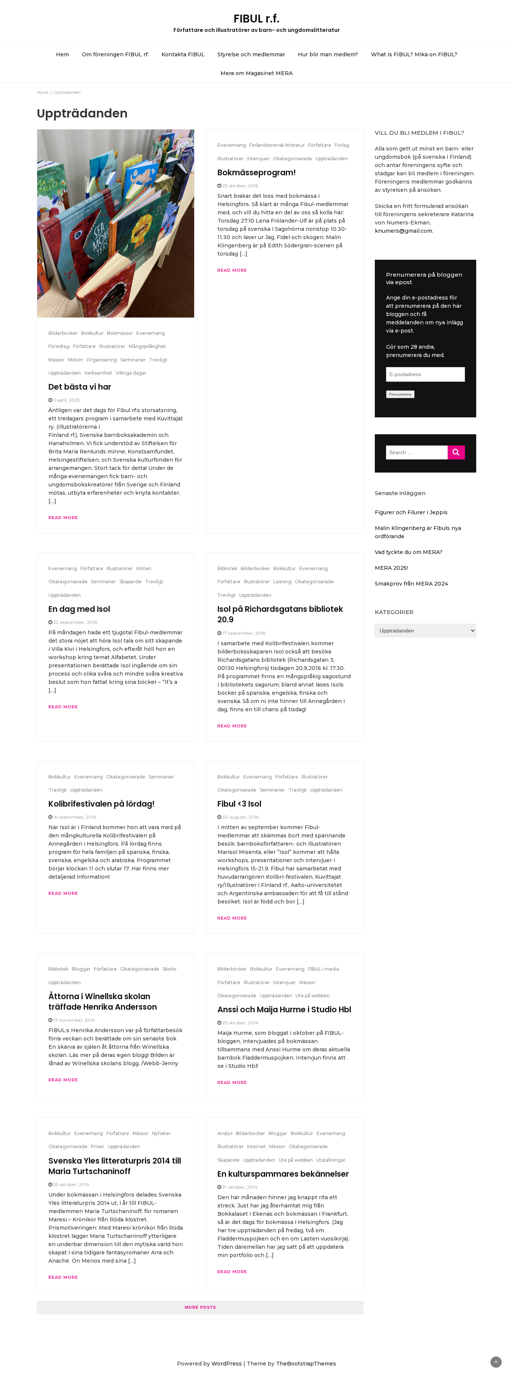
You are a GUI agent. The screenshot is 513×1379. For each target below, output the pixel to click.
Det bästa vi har (79, 386)
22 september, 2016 (75, 622)
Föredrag (58, 346)
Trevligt (158, 360)
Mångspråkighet (147, 346)
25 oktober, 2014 (240, 1022)
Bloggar (81, 969)
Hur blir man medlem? (328, 54)
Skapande (130, 581)
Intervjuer (258, 158)
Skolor (170, 969)
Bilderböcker (63, 333)
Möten (75, 360)
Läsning (282, 581)
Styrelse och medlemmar (251, 54)
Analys (224, 1133)
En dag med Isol (79, 609)
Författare (84, 346)
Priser (97, 1146)
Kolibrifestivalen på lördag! (101, 803)
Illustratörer (112, 346)
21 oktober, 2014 (240, 1187)
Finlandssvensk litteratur (277, 145)
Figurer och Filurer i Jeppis (411, 512)
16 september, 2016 (74, 817)
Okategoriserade (292, 158)
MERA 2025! (391, 568)
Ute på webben (313, 995)
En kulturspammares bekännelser (283, 1173)
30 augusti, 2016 (240, 817)
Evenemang (150, 333)
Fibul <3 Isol (239, 803)
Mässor (56, 360)
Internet (256, 1146)
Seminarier (133, 360)
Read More (63, 517)
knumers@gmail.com (403, 230)
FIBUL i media (323, 969)
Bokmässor (120, 333)
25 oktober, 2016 (240, 185)
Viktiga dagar (131, 373)
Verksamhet (98, 373)
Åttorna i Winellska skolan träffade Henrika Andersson (102, 1001)
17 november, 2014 (74, 1020)
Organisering (101, 360)
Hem (62, 54)
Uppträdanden (64, 373)
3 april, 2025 (66, 400)
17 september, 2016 (244, 633)
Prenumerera (400, 394)
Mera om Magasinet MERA (256, 73)
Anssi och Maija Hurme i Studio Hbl (284, 1009)
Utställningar (331, 1160)
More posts (200, 1307)
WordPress (226, 1363)
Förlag (342, 145)
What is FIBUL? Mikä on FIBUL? (414, 54)
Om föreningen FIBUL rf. (115, 54)
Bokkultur (92, 333)
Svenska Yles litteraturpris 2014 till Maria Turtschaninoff (114, 1166)
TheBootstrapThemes (306, 1363)
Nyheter (161, 1133)
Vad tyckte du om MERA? (408, 552)
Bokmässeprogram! (256, 172)
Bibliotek (227, 568)
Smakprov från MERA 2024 (411, 583)
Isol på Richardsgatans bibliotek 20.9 (280, 614)
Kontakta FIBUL (183, 54)
